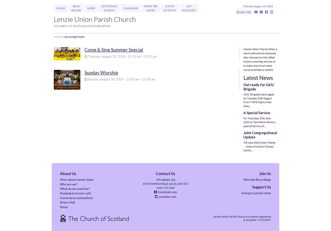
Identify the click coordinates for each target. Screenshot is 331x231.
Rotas (64, 207)
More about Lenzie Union (77, 179)
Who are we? (68, 184)
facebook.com (167, 192)
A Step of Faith (169, 8)
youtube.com (166, 196)
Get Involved (189, 8)
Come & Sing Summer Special (113, 49)
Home (60, 8)
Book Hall (244, 12)
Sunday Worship (101, 72)
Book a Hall (67, 202)
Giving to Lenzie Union (256, 193)
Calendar (130, 8)
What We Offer (150, 8)
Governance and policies (76, 198)
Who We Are (76, 8)
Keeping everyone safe (75, 193)
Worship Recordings (257, 179)
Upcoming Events (109, 8)
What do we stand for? (75, 189)
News (91, 8)
